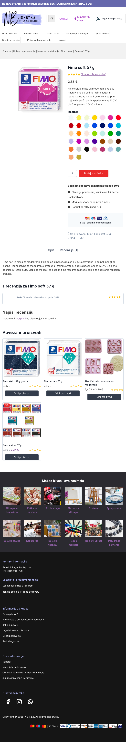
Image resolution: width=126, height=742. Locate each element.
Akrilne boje (53, 508)
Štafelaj (93, 508)
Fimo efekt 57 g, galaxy (15, 381)
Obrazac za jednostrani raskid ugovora (23, 672)
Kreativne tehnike (11, 40)
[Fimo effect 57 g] (63, 357)
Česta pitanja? (10, 614)
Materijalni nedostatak (14, 667)
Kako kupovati (10, 625)
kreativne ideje (83, 18)
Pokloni (61, 40)
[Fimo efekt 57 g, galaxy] (22, 357)
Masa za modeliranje (48, 51)
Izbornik (73, 111)
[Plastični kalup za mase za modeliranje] (104, 357)
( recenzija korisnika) (93, 74)
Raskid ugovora (10, 641)
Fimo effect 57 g (53, 381)
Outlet (63, 18)
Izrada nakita (52, 33)
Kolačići (6, 661)
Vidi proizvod (22, 393)
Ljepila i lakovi (102, 33)
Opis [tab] (51, 250)
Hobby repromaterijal (77, 33)
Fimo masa (67, 51)
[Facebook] (8, 701)
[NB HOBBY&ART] (22, 19)
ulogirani (21, 318)
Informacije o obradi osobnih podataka (23, 619)
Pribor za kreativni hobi (39, 40)
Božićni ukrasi (9, 33)
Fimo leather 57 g (12, 445)
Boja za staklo (11, 540)
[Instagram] (19, 701)
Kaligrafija (32, 540)
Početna (6, 51)
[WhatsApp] (30, 701)
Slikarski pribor (31, 33)
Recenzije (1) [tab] (69, 250)
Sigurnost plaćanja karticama (18, 678)
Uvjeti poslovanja (11, 635)
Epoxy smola (114, 508)
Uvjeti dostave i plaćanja (15, 630)
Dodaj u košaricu (94, 173)
